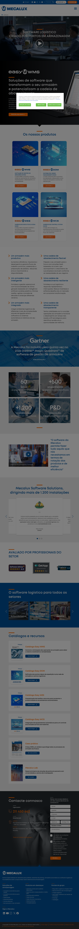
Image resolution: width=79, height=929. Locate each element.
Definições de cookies (25, 104)
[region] (40, 101)
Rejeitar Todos (41, 104)
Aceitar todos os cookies (54, 104)
